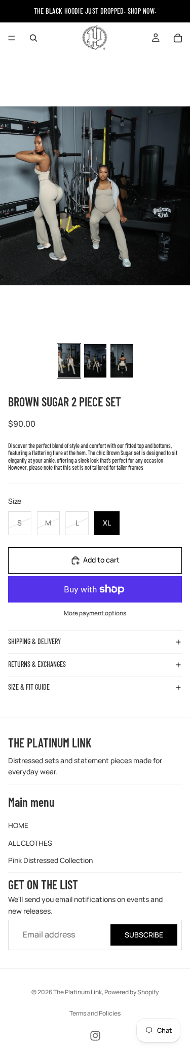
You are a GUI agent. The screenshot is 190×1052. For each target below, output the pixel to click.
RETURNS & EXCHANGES (37, 664)
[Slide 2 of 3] (95, 361)
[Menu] (11, 38)
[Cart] (178, 38)
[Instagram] (95, 1036)
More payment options (95, 613)
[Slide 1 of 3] (69, 361)
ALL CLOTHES (30, 842)
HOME (18, 825)
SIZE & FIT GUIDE (29, 687)
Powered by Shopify (131, 992)
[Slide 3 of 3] (121, 361)
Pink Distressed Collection (50, 860)
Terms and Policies (95, 1013)
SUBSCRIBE (144, 935)
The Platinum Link (77, 992)
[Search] (33, 38)
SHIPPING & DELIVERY (34, 641)
